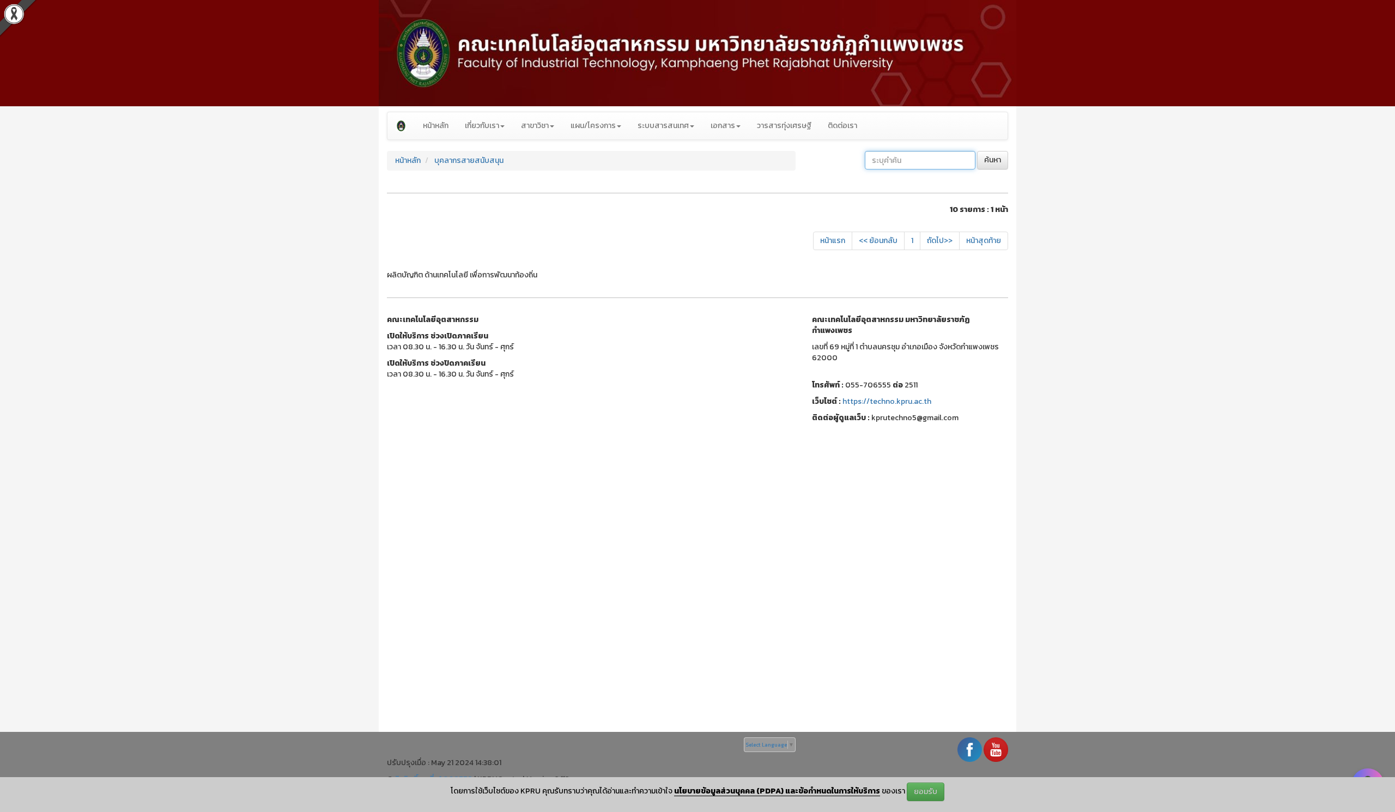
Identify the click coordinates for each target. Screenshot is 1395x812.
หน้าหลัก (435, 125)
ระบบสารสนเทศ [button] (663, 125)
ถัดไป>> (940, 240)
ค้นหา (992, 160)
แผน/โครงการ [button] (593, 125)
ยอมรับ (925, 791)
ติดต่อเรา (842, 125)
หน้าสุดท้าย (983, 240)
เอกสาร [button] (723, 125)
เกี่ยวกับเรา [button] (482, 125)
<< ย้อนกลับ (878, 240)
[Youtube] (996, 749)
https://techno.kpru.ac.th (886, 401)
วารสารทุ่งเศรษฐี (784, 125)
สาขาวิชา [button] (535, 125)
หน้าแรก (832, 240)
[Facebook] (969, 749)
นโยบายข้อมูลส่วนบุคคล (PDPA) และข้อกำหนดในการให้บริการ (777, 791)
